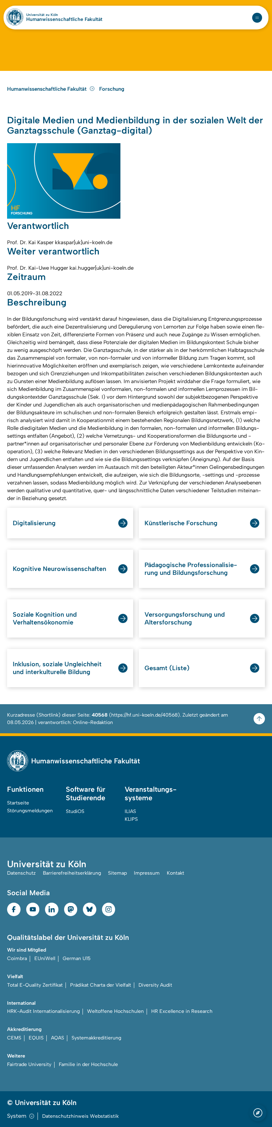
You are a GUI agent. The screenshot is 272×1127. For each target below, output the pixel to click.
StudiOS (75, 811)
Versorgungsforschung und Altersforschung (184, 618)
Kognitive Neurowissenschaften (59, 569)
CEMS (14, 1038)
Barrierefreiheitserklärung (72, 873)
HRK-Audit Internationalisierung (43, 1011)
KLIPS (131, 819)
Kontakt (175, 873)
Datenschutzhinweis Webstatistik (80, 1116)
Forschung (111, 89)
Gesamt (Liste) (166, 668)
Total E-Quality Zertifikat (35, 985)
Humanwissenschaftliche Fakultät (64, 19)
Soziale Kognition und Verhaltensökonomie (45, 618)
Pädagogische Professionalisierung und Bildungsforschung (190, 569)
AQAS (57, 1038)
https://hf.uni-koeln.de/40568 (144, 715)
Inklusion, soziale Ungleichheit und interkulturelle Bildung (57, 668)
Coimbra (17, 958)
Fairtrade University (29, 1064)
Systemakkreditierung (96, 1038)
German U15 (77, 958)
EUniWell (44, 958)
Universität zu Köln (42, 15)
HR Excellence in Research (181, 1011)
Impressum (147, 873)
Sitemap (117, 873)
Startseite (18, 803)
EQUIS (36, 1038)
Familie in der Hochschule (88, 1064)
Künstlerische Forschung (180, 523)
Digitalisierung (34, 523)
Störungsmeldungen (30, 811)
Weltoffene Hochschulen (115, 1011)
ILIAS (130, 811)
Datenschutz (21, 873)
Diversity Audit (155, 985)
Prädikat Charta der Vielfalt (100, 985)
